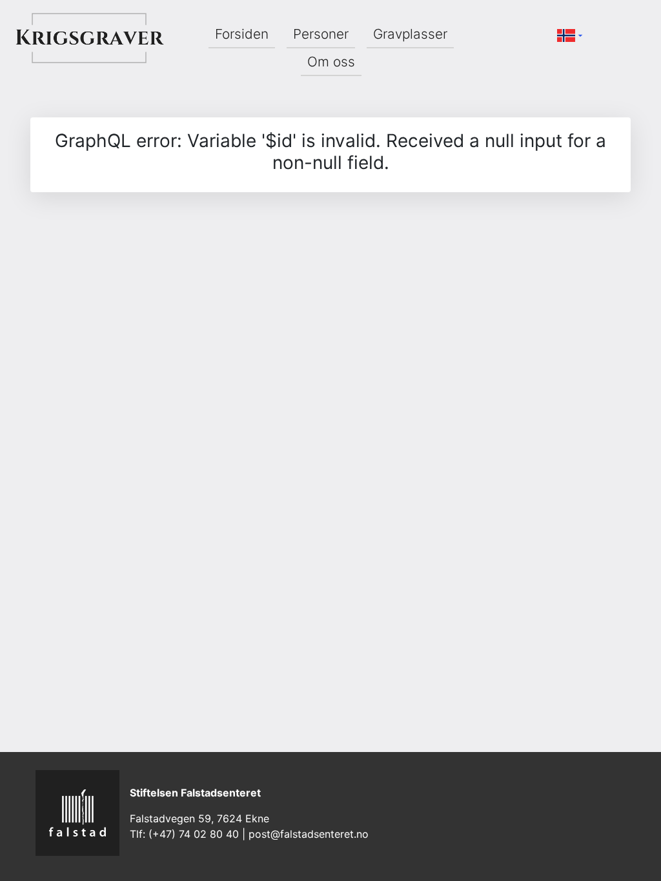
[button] (571, 34)
